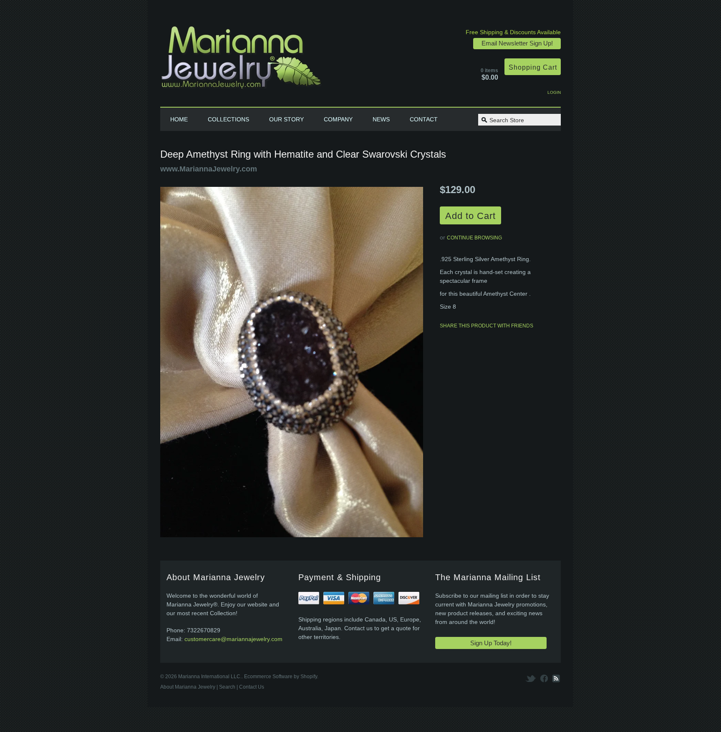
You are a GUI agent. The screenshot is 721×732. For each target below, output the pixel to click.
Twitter (531, 678)
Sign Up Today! (491, 642)
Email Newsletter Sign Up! (517, 43)
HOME (179, 119)
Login (554, 92)
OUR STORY (286, 119)
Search (227, 687)
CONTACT (424, 119)
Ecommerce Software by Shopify (280, 676)
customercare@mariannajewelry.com (233, 639)
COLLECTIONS (228, 119)
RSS (555, 678)
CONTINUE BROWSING (474, 238)
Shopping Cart (533, 67)
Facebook (544, 678)
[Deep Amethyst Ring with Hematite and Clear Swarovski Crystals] (291, 363)
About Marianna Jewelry (187, 687)
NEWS (381, 119)
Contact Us (251, 687)
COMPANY (338, 119)
